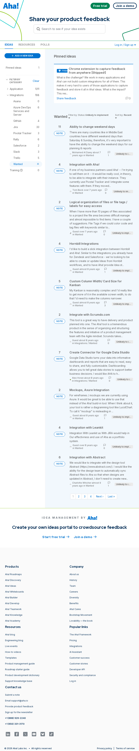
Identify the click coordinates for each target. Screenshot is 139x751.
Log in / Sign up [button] (124, 44)
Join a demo (85, 537)
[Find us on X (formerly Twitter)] (25, 734)
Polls (45, 44)
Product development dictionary (22, 675)
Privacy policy (104, 748)
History (73, 580)
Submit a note (12, 694)
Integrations (81, 343)
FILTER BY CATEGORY (15, 81)
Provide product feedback (19, 706)
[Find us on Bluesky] (43, 734)
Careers (74, 591)
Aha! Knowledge (13, 615)
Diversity (74, 597)
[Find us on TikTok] (51, 734)
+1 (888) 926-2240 (15, 718)
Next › (99, 496)
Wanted (90, 155)
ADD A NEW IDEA (23, 55)
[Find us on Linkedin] (8, 734)
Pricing (73, 640)
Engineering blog (14, 640)
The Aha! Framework (80, 634)
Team (73, 586)
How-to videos (13, 652)
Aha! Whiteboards (14, 591)
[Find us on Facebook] (17, 734)
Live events (11, 646)
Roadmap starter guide (17, 669)
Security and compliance (83, 675)
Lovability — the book (81, 620)
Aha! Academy (12, 620)
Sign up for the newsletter (19, 712)
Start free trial (56, 537)
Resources (26, 44)
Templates (11, 657)
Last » (111, 496)
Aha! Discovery (13, 580)
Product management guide (20, 663)
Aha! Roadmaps (13, 574)
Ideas (9, 44)
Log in (73, 681)
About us (74, 574)
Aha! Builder (11, 597)
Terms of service (125, 748)
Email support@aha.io (16, 700)
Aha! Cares (75, 609)
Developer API (77, 669)
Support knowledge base (18, 681)
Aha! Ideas (10, 586)
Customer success (80, 657)
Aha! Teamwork (13, 609)
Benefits (74, 603)
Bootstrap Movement (81, 615)
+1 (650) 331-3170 (14, 723)
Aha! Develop (12, 603)
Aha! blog (10, 634)
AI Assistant (76, 652)
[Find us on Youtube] (34, 734)
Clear (36, 81)
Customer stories (79, 663)
